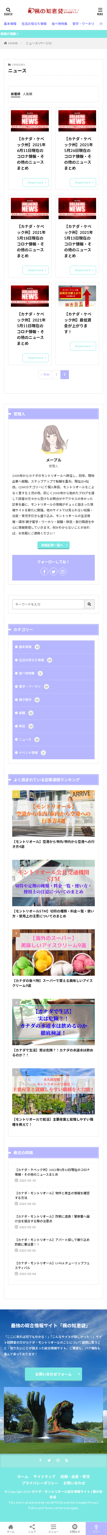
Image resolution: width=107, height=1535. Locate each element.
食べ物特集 (30, 673)
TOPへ (96, 1531)
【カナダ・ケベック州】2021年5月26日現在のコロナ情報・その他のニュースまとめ (78, 153)
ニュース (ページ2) (39, 43)
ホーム (22, 1476)
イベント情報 (31, 753)
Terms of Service (57, 1508)
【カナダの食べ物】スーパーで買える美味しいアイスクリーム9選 (52, 983)
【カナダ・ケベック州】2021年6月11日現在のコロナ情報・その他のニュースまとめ (31, 153)
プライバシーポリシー (40, 1483)
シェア (32, 1531)
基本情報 (29, 647)
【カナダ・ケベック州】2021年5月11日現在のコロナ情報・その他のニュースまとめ (31, 329)
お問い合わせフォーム (53, 1374)
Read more (35, 182)
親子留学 (29, 700)
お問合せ (75, 1531)
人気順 (27, 94)
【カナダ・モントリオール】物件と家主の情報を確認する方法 (52, 1195)
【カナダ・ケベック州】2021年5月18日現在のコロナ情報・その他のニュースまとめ (31, 241)
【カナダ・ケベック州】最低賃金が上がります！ (77, 323)
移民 (25, 726)
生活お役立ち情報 (35, 660)
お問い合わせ (74, 1483)
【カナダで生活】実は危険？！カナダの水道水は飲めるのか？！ (52, 1052)
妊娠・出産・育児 (75, 1476)
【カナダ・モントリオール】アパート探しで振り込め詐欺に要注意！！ (52, 1242)
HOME (13, 43)
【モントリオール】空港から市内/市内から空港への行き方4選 (53, 844)
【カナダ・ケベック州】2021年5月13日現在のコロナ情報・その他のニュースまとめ (78, 241)
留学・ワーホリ (33, 686)
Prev (46, 374)
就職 (25, 713)
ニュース (28, 739)
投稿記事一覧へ (52, 545)
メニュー (53, 1531)
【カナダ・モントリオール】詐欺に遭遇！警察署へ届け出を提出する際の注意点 (52, 1219)
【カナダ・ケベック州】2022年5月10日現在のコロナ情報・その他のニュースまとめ (52, 1172)
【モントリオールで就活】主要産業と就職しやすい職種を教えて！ (52, 1122)
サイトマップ (44, 1476)
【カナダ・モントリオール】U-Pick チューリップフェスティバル (52, 1265)
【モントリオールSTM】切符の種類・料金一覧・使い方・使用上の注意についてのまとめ (53, 913)
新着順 (15, 94)
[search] (89, 604)
